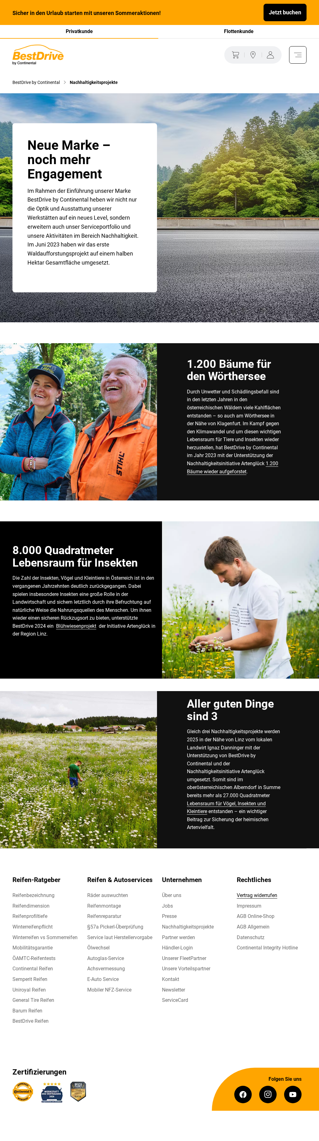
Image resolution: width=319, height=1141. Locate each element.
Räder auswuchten (107, 895)
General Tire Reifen (33, 1000)
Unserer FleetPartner (184, 958)
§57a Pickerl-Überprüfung (115, 927)
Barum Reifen (27, 1011)
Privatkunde (79, 31)
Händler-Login (177, 948)
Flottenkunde (239, 31)
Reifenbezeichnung (33, 895)
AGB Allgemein (253, 927)
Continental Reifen (32, 969)
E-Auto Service (103, 979)
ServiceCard (175, 1000)
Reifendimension (31, 906)
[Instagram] (268, 1094)
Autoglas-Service (105, 958)
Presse (169, 916)
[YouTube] (293, 1094)
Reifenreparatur (104, 916)
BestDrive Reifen (30, 1021)
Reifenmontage (104, 906)
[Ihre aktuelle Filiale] (253, 55)
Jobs (167, 906)
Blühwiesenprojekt (76, 626)
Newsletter (173, 990)
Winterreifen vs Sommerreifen (45, 937)
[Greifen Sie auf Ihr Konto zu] (272, 55)
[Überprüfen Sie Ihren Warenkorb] (234, 55)
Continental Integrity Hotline (267, 948)
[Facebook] (243, 1094)
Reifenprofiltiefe (29, 916)
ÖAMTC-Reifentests (33, 958)
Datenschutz (250, 937)
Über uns (171, 895)
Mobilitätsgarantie (32, 948)
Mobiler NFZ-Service (109, 990)
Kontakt (170, 979)
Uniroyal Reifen (29, 990)
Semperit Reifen (29, 979)
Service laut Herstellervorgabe (119, 937)
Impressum (249, 906)
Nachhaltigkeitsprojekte (188, 927)
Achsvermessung (106, 969)
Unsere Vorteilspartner (186, 969)
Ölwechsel (98, 948)
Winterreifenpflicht (32, 927)
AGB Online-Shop (255, 916)
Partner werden (178, 937)
